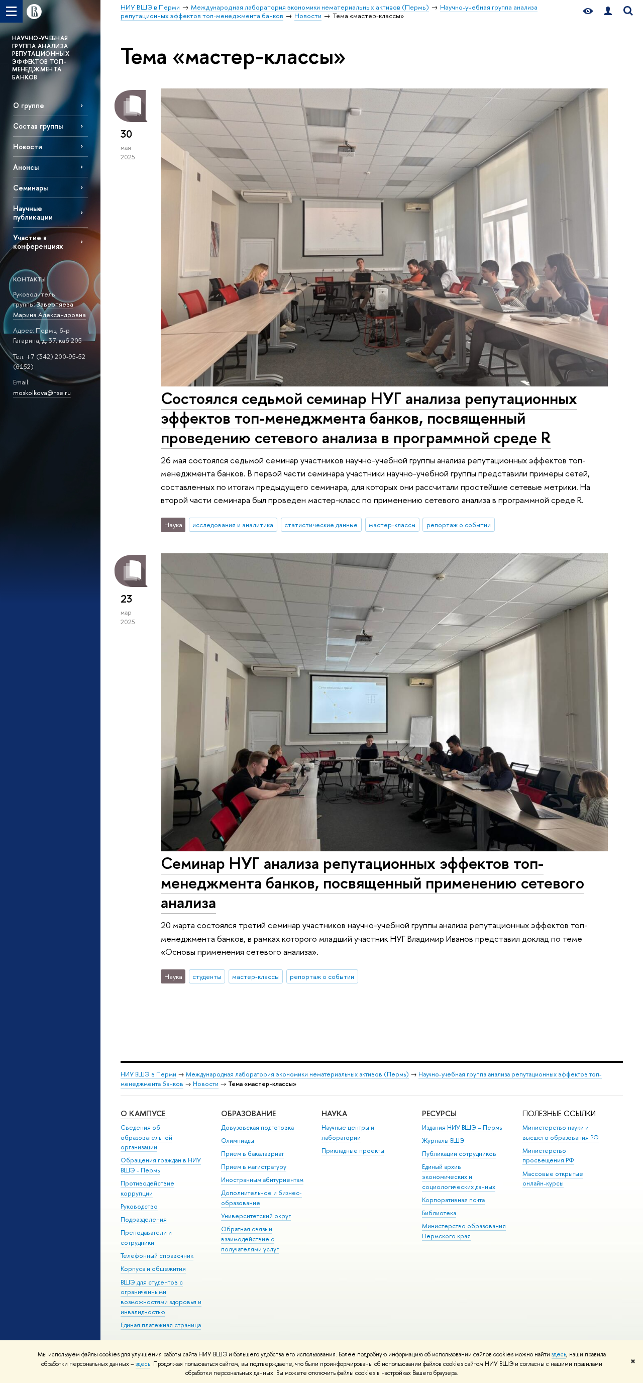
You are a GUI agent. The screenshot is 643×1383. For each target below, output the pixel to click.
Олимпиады (237, 1140)
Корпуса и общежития (153, 1268)
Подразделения (144, 1219)
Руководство (139, 1206)
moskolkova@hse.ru (42, 392)
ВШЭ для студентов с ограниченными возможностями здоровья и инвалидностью (161, 1297)
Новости (27, 146)
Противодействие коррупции (147, 1188)
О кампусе (144, 1113)
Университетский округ (256, 1216)
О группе (28, 105)
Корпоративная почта (453, 1200)
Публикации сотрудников (459, 1153)
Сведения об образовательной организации (146, 1137)
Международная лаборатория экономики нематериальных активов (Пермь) (297, 1074)
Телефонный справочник (157, 1255)
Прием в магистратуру (253, 1166)
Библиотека (439, 1213)
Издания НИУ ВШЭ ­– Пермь (462, 1127)
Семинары (30, 187)
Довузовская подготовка (257, 1127)
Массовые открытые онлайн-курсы (552, 1178)
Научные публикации (33, 213)
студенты (206, 976)
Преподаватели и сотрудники (146, 1237)
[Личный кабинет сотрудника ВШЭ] (607, 11)
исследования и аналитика (232, 524)
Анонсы (26, 167)
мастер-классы (392, 524)
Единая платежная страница (161, 1325)
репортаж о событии (458, 524)
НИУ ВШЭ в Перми (148, 1074)
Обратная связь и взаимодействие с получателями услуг (250, 1239)
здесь (559, 1354)
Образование (248, 1113)
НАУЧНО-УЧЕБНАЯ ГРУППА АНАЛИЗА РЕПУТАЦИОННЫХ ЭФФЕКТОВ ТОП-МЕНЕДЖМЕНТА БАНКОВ (40, 57)
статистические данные (321, 524)
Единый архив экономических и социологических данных (458, 1176)
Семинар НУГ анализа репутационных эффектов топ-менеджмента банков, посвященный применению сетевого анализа (372, 882)
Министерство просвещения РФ (548, 1155)
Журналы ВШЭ (443, 1140)
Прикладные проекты (353, 1150)
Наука (334, 1113)
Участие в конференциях (38, 242)
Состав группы (38, 126)
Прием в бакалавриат (252, 1153)
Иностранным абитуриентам (262, 1179)
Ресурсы (439, 1113)
